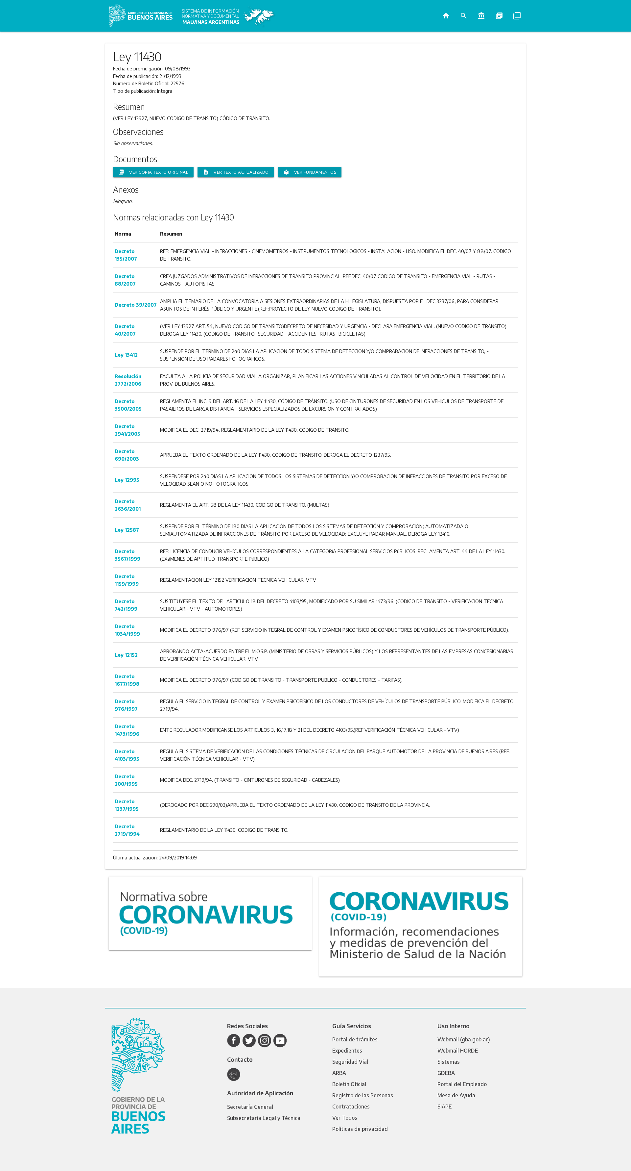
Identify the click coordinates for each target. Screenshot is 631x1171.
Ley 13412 (126, 355)
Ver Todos (344, 1117)
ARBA (339, 1073)
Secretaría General (250, 1107)
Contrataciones (351, 1106)
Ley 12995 (127, 480)
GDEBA (446, 1073)
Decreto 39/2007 (136, 305)
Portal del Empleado (462, 1084)
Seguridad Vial (350, 1061)
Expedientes (347, 1050)
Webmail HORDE (457, 1050)
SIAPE (444, 1106)
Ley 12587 (127, 530)
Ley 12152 (126, 655)
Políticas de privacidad (360, 1129)
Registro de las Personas (362, 1095)
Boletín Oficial (349, 1084)
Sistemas (448, 1061)
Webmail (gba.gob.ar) (463, 1039)
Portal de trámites (355, 1039)
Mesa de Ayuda (456, 1095)
